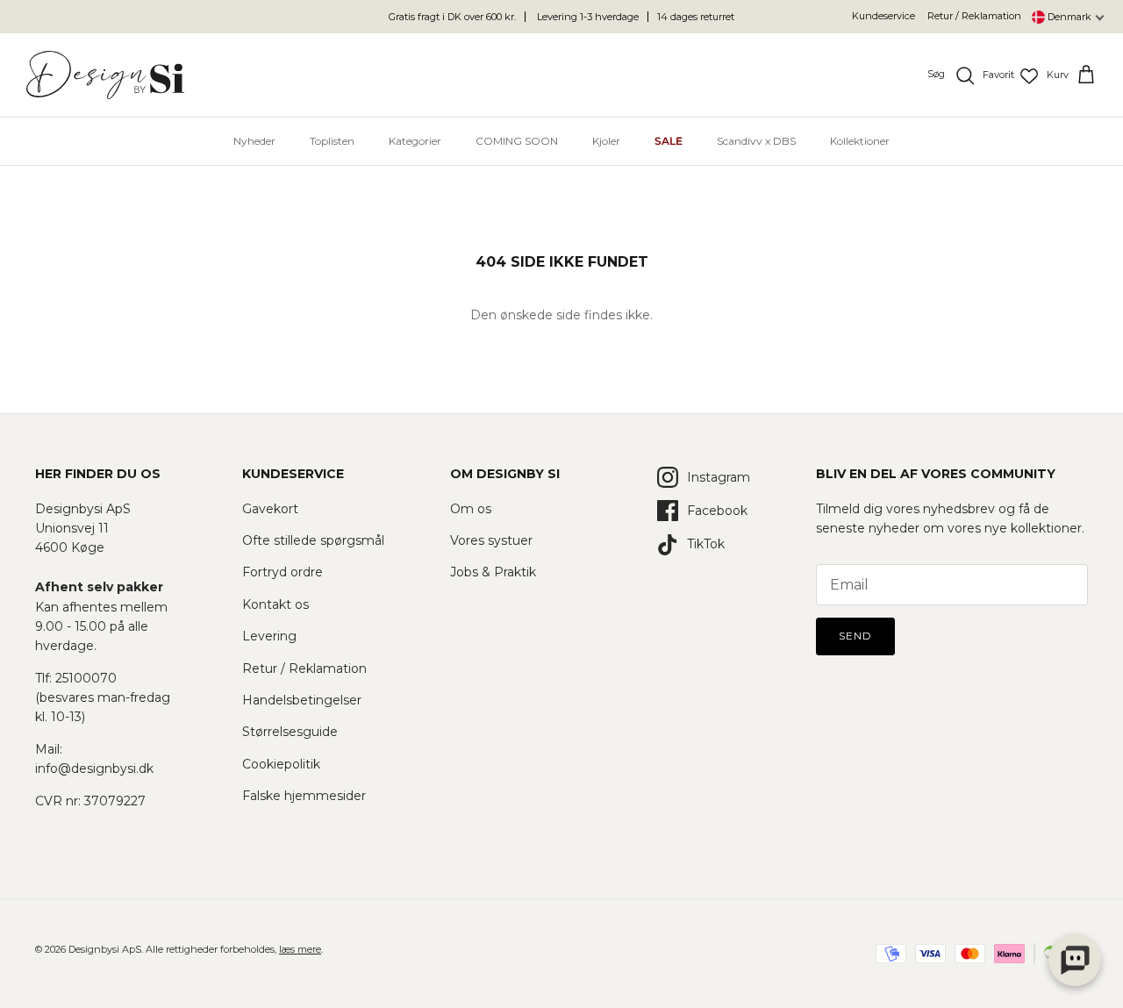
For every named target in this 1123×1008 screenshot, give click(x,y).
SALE (668, 140)
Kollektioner (860, 140)
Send (855, 635)
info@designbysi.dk (94, 768)
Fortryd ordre (282, 572)
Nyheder (254, 140)
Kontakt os (275, 604)
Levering (269, 636)
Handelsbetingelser (301, 700)
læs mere (300, 949)
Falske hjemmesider (304, 796)
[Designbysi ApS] (105, 75)
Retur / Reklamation (974, 16)
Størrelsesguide (290, 732)
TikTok (706, 544)
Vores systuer (491, 540)
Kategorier (415, 140)
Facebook (717, 510)
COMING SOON (517, 140)
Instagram (718, 477)
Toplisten (332, 140)
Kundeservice (883, 16)
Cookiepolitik (281, 764)
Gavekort (270, 509)
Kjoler (606, 140)
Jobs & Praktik (493, 572)
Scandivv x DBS (756, 140)
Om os (470, 509)
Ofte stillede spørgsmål (313, 540)
